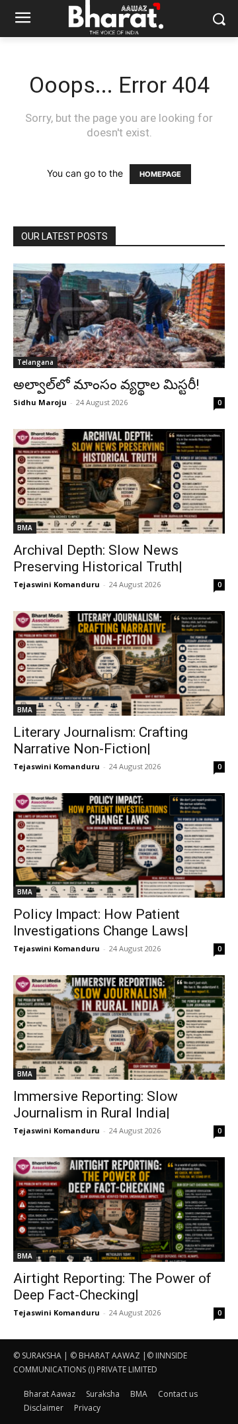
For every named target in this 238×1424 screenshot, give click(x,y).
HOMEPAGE (160, 174)
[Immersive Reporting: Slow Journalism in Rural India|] (119, 1027)
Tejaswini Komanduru (56, 584)
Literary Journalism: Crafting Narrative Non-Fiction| (100, 740)
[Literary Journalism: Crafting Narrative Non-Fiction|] (119, 663)
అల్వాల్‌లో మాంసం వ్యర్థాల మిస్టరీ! (106, 385)
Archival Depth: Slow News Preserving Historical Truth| (97, 558)
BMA (24, 527)
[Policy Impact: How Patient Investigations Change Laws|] (119, 845)
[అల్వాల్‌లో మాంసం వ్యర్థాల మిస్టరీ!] (119, 315)
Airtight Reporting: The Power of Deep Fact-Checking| (112, 1286)
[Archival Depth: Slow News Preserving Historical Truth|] (119, 481)
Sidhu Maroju (40, 402)
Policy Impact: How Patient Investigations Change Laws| (100, 922)
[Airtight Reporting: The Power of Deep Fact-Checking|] (119, 1209)
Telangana (35, 362)
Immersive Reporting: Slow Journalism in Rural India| (95, 1104)
